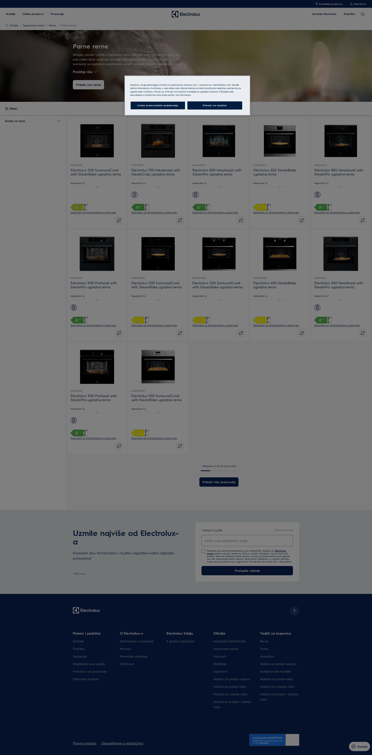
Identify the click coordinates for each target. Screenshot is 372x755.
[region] (187, 95)
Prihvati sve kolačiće (215, 105)
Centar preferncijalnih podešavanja (157, 105)
